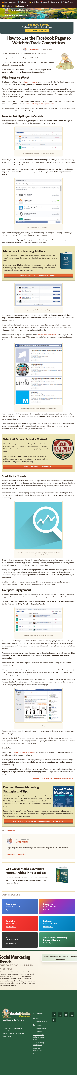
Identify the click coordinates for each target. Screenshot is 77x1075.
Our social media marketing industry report (39, 1037)
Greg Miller (22, 841)
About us (35, 1018)
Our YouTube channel (39, 1028)
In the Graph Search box (47, 334)
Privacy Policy (6, 1036)
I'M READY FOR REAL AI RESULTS (37, 467)
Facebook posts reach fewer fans (23, 752)
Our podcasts (37, 1025)
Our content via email (40, 1022)
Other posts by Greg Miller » (16, 854)
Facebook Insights (30, 82)
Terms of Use (19, 1033)
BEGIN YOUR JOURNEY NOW (37, 30)
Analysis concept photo (44, 779)
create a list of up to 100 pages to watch (40, 104)
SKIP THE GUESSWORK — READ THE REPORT (38, 275)
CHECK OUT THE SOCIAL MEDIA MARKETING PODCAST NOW (38, 821)
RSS (34, 1054)
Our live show (37, 1031)
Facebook (11, 831)
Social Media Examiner (16, 9)
